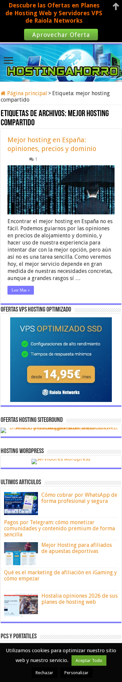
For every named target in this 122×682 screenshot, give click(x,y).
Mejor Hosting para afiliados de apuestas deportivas (76, 548)
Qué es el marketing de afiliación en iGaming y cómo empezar (60, 575)
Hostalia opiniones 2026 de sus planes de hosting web (79, 599)
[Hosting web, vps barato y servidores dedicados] (61, 62)
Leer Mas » (21, 290)
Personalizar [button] (76, 672)
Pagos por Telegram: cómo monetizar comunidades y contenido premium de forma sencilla (59, 528)
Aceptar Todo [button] (89, 660)
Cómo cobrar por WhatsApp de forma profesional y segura (79, 498)
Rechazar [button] (44, 672)
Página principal (26, 93)
